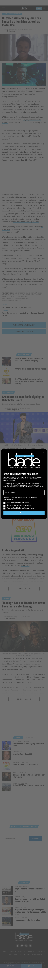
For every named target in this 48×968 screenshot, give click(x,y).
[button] (24, 503)
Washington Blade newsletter (18, 502)
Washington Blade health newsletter (21, 508)
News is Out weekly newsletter (19, 505)
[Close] (44, 452)
